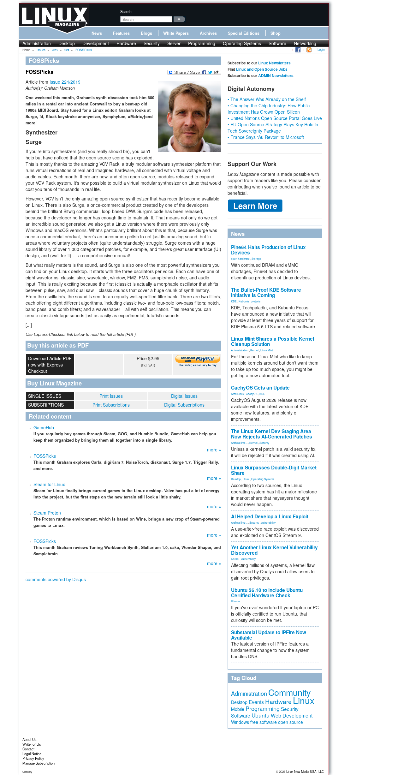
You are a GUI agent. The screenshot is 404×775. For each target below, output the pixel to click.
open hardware (240, 258)
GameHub (43, 427)
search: (126, 11)
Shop (275, 33)
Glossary (27, 771)
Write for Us (31, 744)
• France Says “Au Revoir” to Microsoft (266, 137)
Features (121, 33)
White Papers (176, 33)
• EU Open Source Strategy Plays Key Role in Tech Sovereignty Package (273, 127)
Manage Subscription (38, 763)
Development (95, 43)
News (97, 33)
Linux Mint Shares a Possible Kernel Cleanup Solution (272, 341)
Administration (36, 43)
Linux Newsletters (274, 63)
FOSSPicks (44, 456)
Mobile (237, 709)
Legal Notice (31, 753)
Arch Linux (237, 394)
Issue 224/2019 (65, 82)
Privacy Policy (33, 758)
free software (263, 721)
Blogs (146, 33)
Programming (201, 43)
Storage (256, 258)
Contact (28, 748)
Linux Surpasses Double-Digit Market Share (274, 470)
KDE (234, 301)
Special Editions (243, 33)
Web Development (291, 715)
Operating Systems (242, 43)
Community (289, 692)
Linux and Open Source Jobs (262, 69)
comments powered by (56, 579)
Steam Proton (47, 513)
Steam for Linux (49, 484)
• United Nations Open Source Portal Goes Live (275, 118)
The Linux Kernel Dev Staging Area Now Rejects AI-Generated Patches (271, 434)
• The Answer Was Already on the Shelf (267, 99)
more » (214, 449)
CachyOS (252, 394)
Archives (208, 33)
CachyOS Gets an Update (260, 387)
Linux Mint (266, 350)
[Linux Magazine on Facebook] (297, 49)
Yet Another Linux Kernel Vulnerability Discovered (274, 550)
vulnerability (268, 522)
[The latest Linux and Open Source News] (309, 49)
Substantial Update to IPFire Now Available (268, 635)
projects (255, 301)
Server (174, 43)
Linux (246, 479)
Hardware (126, 43)
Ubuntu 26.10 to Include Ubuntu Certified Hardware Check (267, 593)
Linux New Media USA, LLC (305, 771)
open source (290, 722)
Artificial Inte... (239, 442)
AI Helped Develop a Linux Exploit (269, 516)
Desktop (66, 43)
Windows (240, 722)
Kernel (254, 350)
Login (321, 49)
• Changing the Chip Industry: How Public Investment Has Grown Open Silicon (269, 108)
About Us (29, 739)
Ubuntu (235, 601)
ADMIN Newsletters (276, 75)
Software (277, 43)
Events (256, 701)
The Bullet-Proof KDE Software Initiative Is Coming (266, 292)
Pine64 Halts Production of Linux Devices (268, 250)
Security (152, 43)
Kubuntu (244, 301)
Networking (305, 43)
